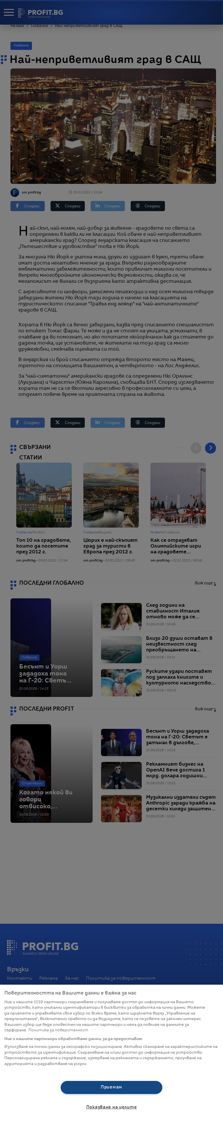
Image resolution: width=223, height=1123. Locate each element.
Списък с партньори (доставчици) (39, 1070)
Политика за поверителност (58, 1030)
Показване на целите (111, 1107)
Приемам (111, 1087)
